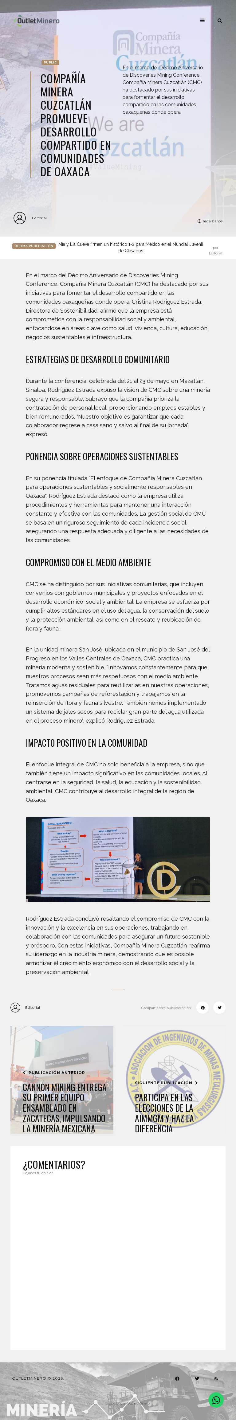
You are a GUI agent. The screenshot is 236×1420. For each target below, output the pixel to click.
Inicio (90, 1403)
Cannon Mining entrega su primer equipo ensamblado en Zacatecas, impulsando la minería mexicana (65, 1108)
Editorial (39, 218)
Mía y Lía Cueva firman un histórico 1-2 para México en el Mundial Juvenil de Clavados (140, 248)
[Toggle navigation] (202, 20)
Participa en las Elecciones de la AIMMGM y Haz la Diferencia (164, 1113)
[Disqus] (118, 1259)
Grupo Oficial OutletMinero (127, 1403)
